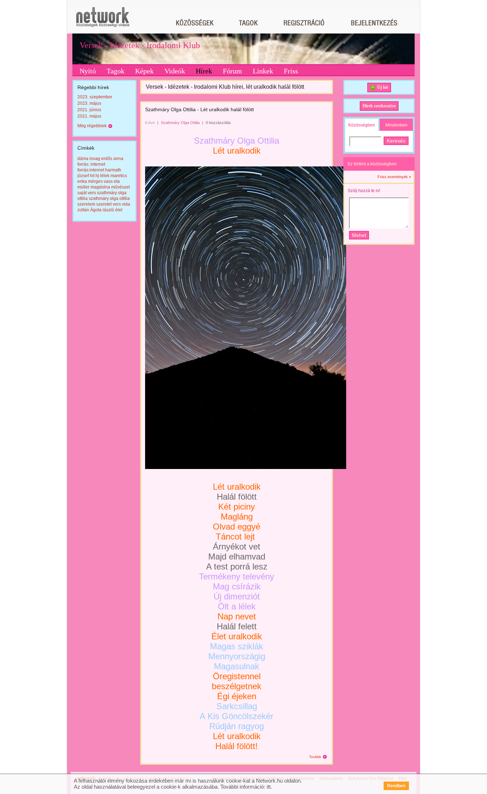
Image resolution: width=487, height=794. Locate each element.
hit (92, 175)
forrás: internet (91, 164)
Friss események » (394, 177)
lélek (104, 175)
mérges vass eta (104, 181)
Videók (174, 71)
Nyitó (88, 71)
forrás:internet (90, 169)
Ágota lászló (102, 209)
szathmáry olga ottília (109, 198)
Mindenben (396, 125)
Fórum (232, 71)
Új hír (382, 87)
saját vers (86, 192)
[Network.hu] (102, 20)
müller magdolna (93, 187)
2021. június (89, 109)
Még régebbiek (92, 125)
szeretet (104, 204)
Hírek (204, 71)
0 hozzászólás (218, 122)
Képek (144, 71)
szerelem (86, 204)
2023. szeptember (94, 96)
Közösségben (361, 125)
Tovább (315, 757)
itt (269, 787)
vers (117, 204)
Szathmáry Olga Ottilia (180, 122)
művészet (120, 187)
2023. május (89, 103)
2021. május (89, 116)
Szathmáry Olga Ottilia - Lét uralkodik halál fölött (199, 109)
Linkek (263, 71)
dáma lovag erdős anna (100, 158)
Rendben (396, 785)
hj (97, 175)
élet (118, 209)
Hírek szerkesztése (379, 105)
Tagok (115, 71)
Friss (291, 71)
